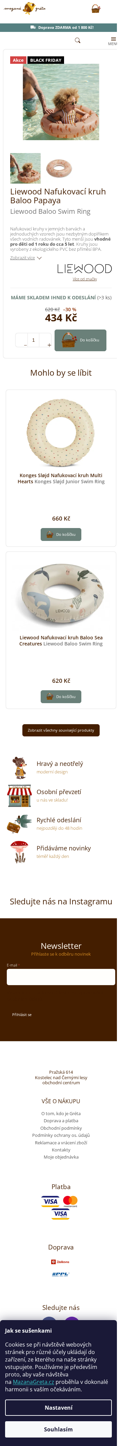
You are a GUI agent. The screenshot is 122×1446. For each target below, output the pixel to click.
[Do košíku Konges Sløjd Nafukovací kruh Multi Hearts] (61, 534)
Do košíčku (89, 339)
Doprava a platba (61, 1121)
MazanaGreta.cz (33, 1382)
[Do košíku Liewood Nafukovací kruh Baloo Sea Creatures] (61, 696)
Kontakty (61, 1150)
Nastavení (59, 1407)
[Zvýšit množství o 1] (45, 340)
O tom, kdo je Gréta (61, 1113)
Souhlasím (58, 1429)
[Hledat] (77, 40)
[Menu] (113, 40)
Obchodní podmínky (61, 1128)
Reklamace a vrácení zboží (61, 1143)
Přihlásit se (22, 1014)
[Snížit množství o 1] (21, 340)
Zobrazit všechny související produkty (61, 730)
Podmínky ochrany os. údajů (61, 1135)
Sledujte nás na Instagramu (61, 901)
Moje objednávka (61, 1157)
